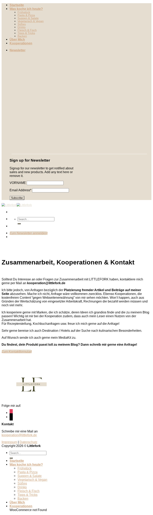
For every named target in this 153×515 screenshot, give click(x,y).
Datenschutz (28, 442)
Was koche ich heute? (26, 9)
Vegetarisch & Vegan (31, 21)
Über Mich (17, 39)
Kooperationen (21, 43)
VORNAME (18, 182)
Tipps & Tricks (26, 33)
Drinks (22, 27)
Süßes (22, 24)
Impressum (9, 442)
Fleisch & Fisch (27, 30)
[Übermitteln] (19, 223)
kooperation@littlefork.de (19, 435)
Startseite (17, 5)
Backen (22, 36)
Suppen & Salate (28, 18)
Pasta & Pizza (26, 15)
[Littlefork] (17, 205)
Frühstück (24, 12)
